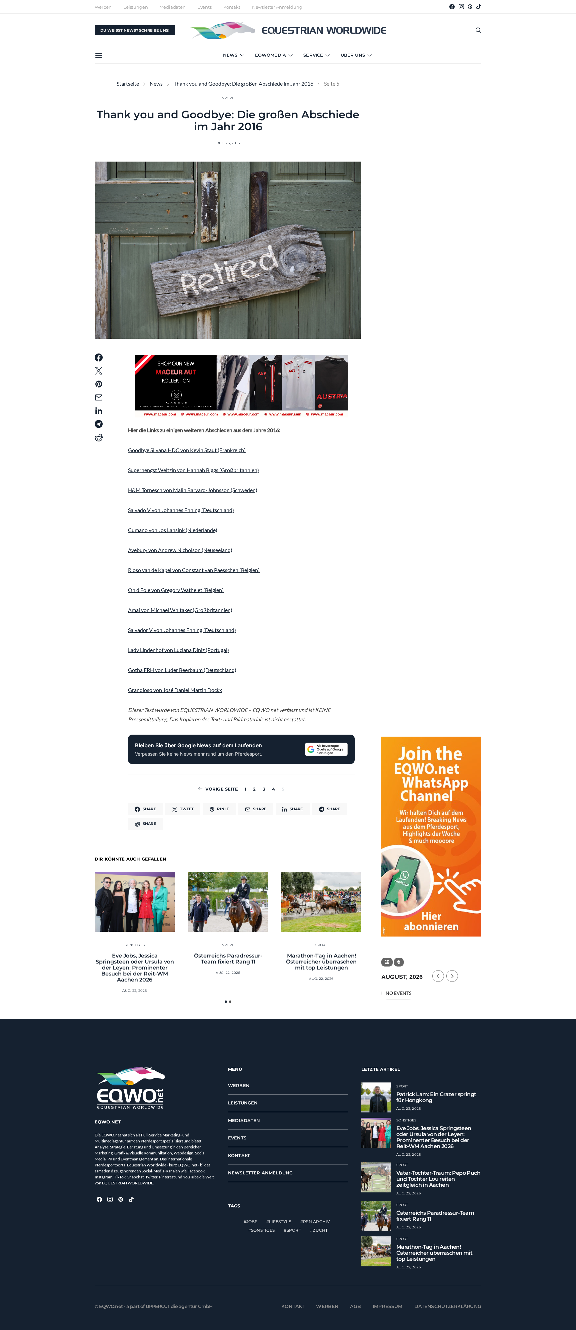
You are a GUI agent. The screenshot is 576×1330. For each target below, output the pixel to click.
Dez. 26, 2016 (228, 143)
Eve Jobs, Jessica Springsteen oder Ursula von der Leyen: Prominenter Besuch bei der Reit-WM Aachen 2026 (135, 968)
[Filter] (387, 962)
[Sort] (399, 962)
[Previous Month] (438, 976)
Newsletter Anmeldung (277, 7)
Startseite (128, 83)
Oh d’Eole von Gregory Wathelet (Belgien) (176, 590)
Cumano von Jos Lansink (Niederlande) (172, 530)
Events (204, 7)
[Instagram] (461, 6)
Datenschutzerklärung (448, 1306)
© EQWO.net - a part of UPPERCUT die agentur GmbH (154, 1306)
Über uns (353, 55)
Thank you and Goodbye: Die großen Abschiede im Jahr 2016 (243, 83)
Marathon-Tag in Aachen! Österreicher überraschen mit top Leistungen (321, 962)
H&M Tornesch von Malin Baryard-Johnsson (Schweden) (192, 490)
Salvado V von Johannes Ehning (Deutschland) (181, 510)
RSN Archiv (316, 1221)
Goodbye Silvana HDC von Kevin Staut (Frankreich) (187, 450)
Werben (103, 7)
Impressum (388, 1306)
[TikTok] (478, 6)
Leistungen (135, 7)
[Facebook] (452, 6)
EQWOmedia (270, 55)
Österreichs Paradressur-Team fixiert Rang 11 (228, 959)
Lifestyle (280, 1221)
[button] (226, 1001)
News (230, 55)
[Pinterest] (470, 6)
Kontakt (231, 7)
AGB (355, 1306)
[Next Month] (452, 976)
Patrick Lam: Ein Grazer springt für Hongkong (436, 1097)
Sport (228, 98)
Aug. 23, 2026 (408, 1108)
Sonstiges (135, 945)
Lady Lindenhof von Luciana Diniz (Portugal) (178, 650)
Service (313, 55)
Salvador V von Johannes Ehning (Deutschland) (182, 630)
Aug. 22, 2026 (134, 991)
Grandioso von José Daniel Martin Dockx (175, 690)
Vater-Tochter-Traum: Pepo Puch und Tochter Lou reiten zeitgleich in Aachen (438, 1179)
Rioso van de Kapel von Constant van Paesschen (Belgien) (194, 570)
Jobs (251, 1221)
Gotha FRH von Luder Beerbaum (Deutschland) (182, 670)
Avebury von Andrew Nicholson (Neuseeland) (180, 550)
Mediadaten (172, 7)
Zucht (320, 1230)
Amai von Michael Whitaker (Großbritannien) (180, 610)
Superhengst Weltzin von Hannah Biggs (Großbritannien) (193, 470)
